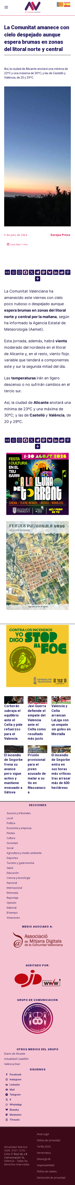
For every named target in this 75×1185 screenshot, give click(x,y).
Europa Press (60, 235)
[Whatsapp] (13, 272)
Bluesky (14, 1109)
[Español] (67, 4)
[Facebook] (25, 272)
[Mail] (6, 1089)
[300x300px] (37, 513)
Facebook (15, 1074)
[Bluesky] (49, 272)
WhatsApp (16, 1104)
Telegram (15, 1094)
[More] (37, 278)
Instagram (15, 1079)
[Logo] (32, 8)
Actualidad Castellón (16, 1059)
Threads (15, 1119)
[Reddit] (61, 272)
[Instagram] (19, 272)
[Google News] (7, 272)
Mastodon (15, 1114)
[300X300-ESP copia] (37, 656)
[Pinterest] (67, 272)
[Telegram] (37, 272)
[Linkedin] (55, 272)
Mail (12, 1089)
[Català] (60, 4)
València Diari (12, 1064)
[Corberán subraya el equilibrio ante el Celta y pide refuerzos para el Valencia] (14, 700)
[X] (31, 272)
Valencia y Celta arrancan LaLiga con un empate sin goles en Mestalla (61, 720)
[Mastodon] (43, 272)
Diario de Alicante (14, 1053)
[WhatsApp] (6, 1104)
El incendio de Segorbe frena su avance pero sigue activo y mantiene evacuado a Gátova (13, 773)
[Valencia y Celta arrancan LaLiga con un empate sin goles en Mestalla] (61, 700)
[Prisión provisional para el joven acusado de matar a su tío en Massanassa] (37, 749)
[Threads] (6, 1119)
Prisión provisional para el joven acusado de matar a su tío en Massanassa (37, 773)
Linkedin (15, 1084)
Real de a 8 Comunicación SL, (16, 1155)
